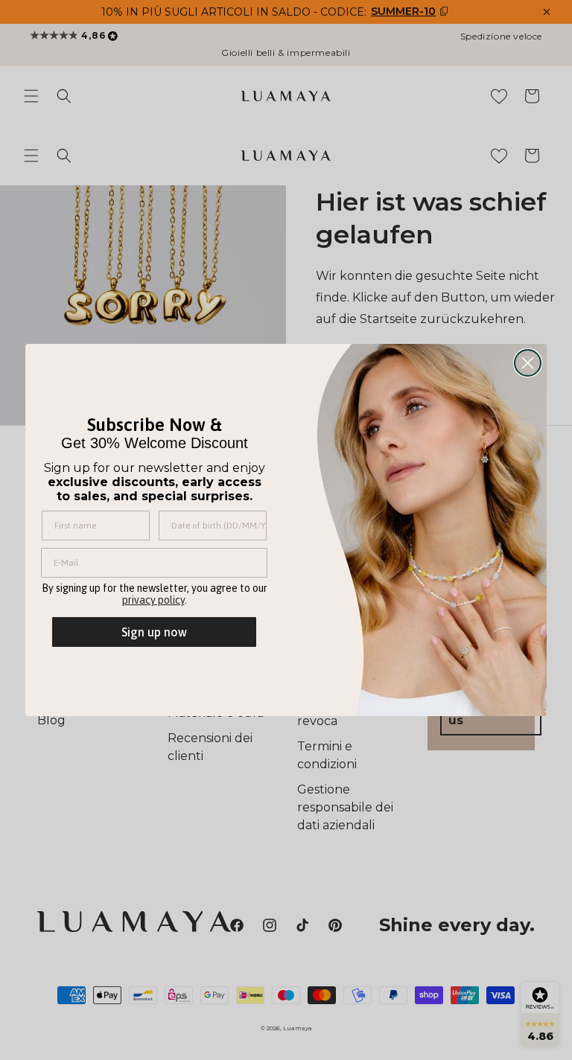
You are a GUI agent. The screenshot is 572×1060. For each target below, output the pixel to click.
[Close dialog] (528, 363)
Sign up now (154, 632)
